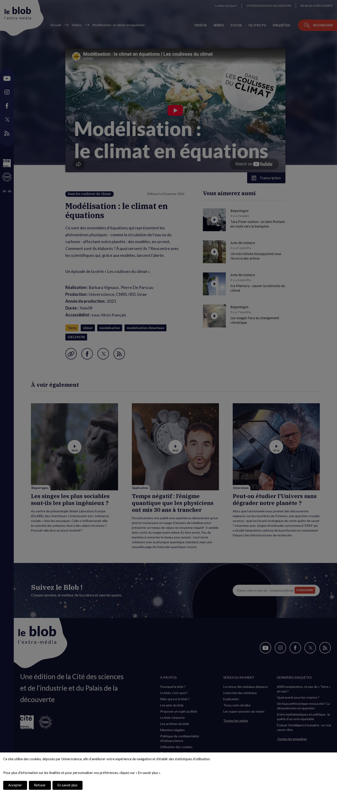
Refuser (40, 785)
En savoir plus (67, 785)
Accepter (15, 785)
